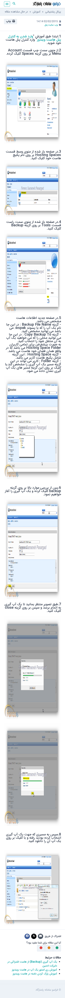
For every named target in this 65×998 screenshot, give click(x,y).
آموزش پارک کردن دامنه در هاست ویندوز (35, 974)
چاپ (9, 21)
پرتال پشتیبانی (53, 12)
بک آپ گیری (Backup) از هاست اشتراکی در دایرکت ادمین (32, 964)
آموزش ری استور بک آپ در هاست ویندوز (34, 970)
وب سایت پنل (51, 25)
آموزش (36, 12)
